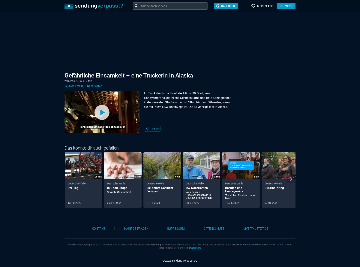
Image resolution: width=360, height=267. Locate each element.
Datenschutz (214, 228)
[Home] (94, 6)
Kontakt (98, 228)
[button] (291, 178)
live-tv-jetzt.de (255, 228)
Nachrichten (94, 85)
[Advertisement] (177, 43)
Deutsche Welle (73, 85)
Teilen (152, 128)
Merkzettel (262, 6)
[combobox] (174, 6)
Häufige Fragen (136, 228)
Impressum (175, 228)
